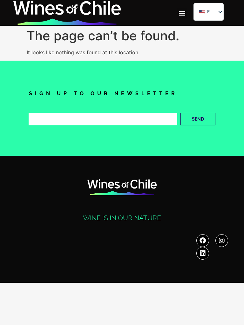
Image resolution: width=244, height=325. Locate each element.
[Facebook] (202, 240)
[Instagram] (221, 240)
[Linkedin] (202, 253)
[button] (182, 13)
